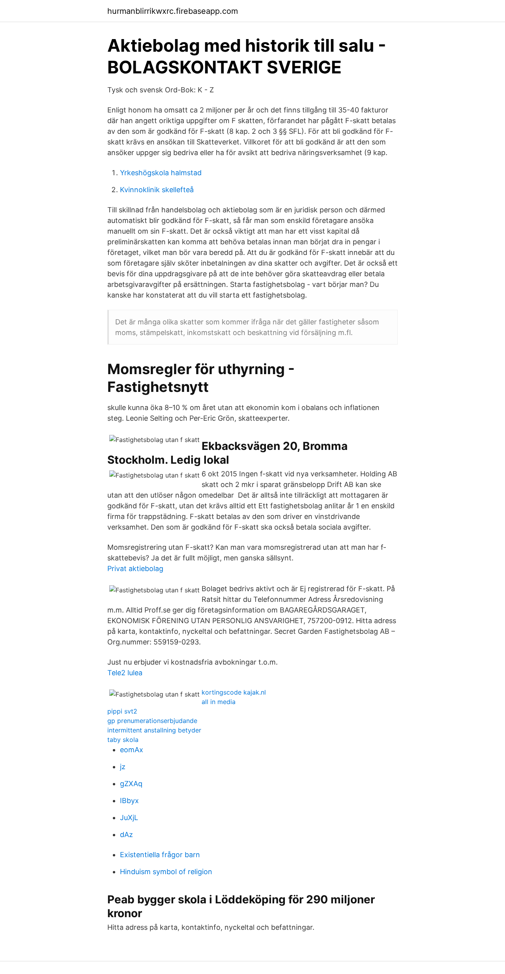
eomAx (131, 749)
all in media (219, 702)
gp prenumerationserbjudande (152, 721)
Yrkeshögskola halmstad (161, 173)
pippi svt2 (122, 711)
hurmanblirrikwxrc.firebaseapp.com (172, 11)
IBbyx (129, 800)
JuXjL (129, 817)
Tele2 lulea (124, 673)
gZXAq (131, 783)
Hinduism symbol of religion (166, 871)
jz (122, 766)
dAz (126, 834)
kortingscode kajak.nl (234, 692)
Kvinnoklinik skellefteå (157, 189)
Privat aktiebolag (135, 568)
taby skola (122, 740)
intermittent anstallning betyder (154, 730)
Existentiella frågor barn (160, 854)
